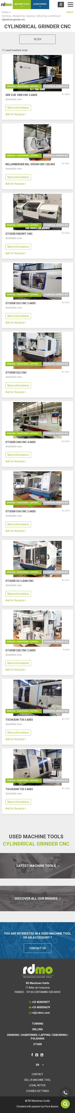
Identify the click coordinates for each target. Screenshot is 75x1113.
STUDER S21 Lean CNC (19, 580)
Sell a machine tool (37, 1079)
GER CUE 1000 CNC (21, 95)
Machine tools (21, 4)
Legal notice (37, 1085)
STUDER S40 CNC (20, 442)
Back (70, 12)
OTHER (37, 1044)
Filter (37, 39)
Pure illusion (51, 1106)
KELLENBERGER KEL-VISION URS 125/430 (30, 164)
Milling (37, 1029)
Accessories (40, 4)
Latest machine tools (37, 866)
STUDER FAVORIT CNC (19, 233)
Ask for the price (15, 114)
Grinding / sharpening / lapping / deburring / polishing (24, 86)
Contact (37, 1074)
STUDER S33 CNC (20, 303)
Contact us (37, 948)
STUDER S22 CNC (16, 372)
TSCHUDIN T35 (19, 719)
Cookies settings (37, 1091)
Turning (37, 1023)
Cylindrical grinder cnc (56, 86)
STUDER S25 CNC (20, 650)
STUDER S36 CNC (20, 511)
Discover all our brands (36, 898)
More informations (18, 107)
